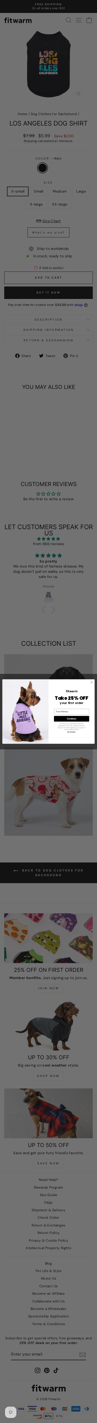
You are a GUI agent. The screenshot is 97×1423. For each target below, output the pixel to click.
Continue (71, 718)
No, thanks (72, 732)
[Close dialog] (92, 682)
